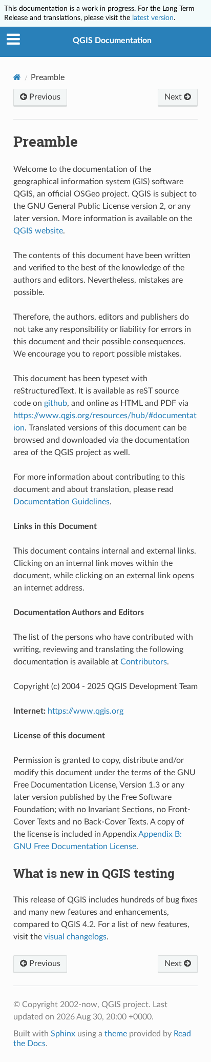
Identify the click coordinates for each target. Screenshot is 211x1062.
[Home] (17, 77)
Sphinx (63, 1034)
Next (174, 97)
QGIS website (38, 231)
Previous (43, 97)
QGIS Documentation (112, 40)
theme (115, 1034)
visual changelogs (75, 937)
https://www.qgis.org (85, 711)
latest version (153, 18)
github (55, 403)
